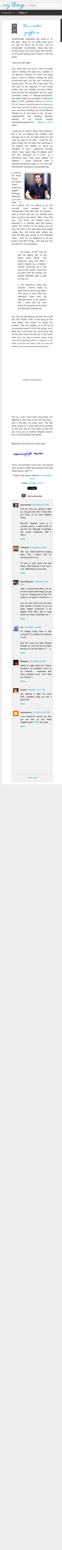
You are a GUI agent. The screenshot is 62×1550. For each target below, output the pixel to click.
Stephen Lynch (44, 122)
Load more (32, 777)
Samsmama (25, 504)
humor (40, 482)
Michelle (24, 661)
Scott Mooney (26, 581)
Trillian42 (24, 547)
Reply (22, 538)
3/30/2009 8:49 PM (37, 661)
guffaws (32, 482)
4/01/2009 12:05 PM (41, 712)
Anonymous (26, 712)
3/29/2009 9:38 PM (38, 547)
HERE (36, 722)
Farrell (23, 689)
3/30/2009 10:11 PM (36, 689)
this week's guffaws (32, 29)
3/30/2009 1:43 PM (32, 627)
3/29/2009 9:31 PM (40, 504)
